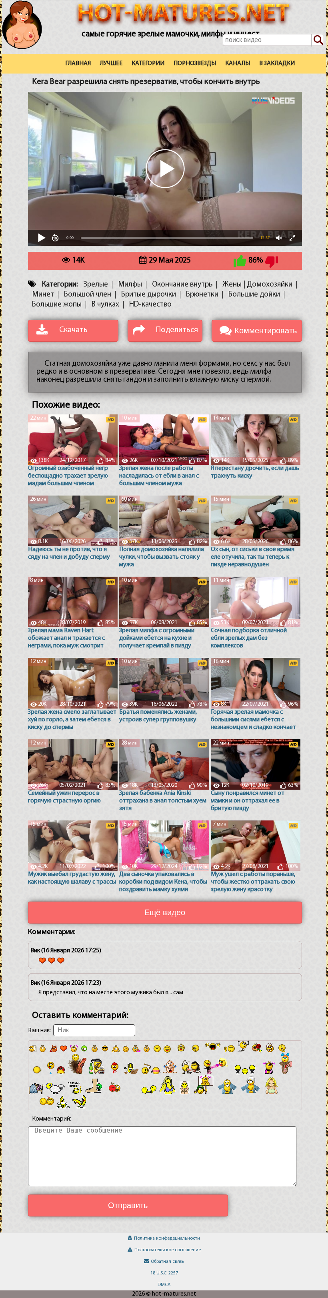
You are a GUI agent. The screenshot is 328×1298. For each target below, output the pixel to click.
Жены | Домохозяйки (257, 285)
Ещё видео (164, 912)
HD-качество (150, 305)
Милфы (130, 285)
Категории (148, 63)
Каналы (237, 63)
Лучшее (111, 63)
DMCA (164, 1284)
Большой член (87, 295)
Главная (78, 63)
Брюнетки (202, 295)
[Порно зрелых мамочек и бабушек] (31, 37)
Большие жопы (57, 305)
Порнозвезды (195, 63)
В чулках (105, 305)
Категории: (60, 285)
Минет (43, 295)
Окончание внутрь (182, 285)
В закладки (277, 63)
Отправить (128, 1205)
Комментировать (265, 330)
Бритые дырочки (148, 295)
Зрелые (95, 285)
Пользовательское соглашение (167, 1250)
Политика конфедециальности (167, 1238)
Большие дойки (254, 295)
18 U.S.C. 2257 (164, 1273)
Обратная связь (167, 1261)
